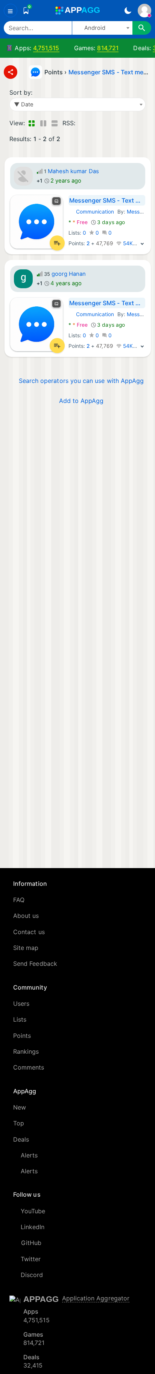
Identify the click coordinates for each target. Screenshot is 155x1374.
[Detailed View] (43, 123)
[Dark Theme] (128, 10)
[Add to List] (57, 243)
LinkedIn (33, 1227)
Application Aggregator (96, 1298)
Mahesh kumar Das (73, 171)
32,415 (33, 1365)
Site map (26, 947)
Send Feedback (35, 963)
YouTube (33, 1211)
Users (21, 1003)
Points (22, 1035)
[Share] (10, 72)
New (19, 1107)
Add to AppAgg (81, 400)
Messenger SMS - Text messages (107, 200)
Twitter (31, 1259)
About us (26, 915)
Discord (32, 1275)
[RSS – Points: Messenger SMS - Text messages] (82, 123)
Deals (21, 1139)
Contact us (29, 932)
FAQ (18, 900)
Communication (91, 212)
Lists (19, 1019)
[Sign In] (144, 10)
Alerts (29, 1155)
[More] (142, 243)
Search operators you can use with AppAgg (81, 380)
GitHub (31, 1242)
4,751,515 (46, 48)
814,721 (108, 48)
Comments (28, 1067)
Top (18, 1123)
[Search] (141, 28)
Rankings (26, 1051)
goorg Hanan (69, 273)
